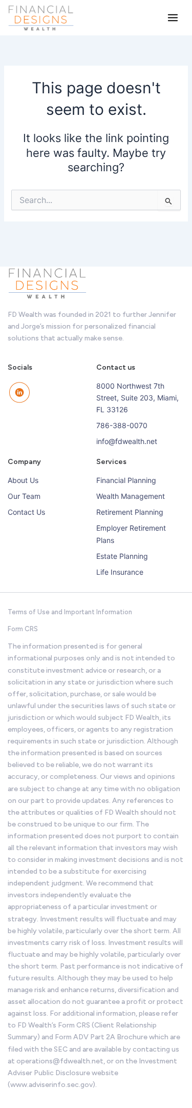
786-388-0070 (121, 425)
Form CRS (23, 629)
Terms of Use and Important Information (70, 612)
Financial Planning (126, 480)
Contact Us (26, 512)
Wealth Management (130, 496)
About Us (23, 480)
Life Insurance (119, 572)
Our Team (24, 496)
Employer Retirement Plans (131, 533)
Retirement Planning (129, 512)
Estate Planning (122, 556)
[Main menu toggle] (172, 17)
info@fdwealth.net (126, 441)
